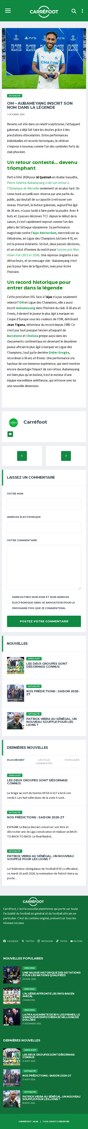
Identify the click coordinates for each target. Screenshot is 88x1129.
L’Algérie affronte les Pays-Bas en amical (48, 995)
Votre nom (15, 493)
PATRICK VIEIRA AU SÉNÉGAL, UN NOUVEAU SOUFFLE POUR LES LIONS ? (51, 722)
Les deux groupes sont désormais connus (46, 665)
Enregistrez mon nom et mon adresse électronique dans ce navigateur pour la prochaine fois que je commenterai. (43, 603)
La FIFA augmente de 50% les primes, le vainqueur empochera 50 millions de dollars (51, 1017)
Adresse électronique (24, 516)
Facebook (12, 941)
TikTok (63, 941)
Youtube (77, 941)
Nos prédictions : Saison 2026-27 (52, 692)
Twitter (29, 941)
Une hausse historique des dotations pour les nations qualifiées (51, 974)
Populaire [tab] (72, 759)
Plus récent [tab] (16, 759)
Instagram (47, 941)
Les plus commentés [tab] (44, 761)
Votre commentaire (22, 540)
